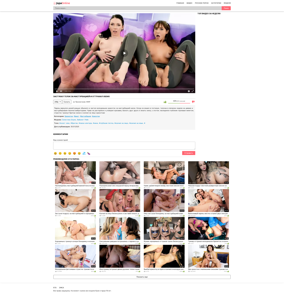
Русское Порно (202, 3)
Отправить (188, 153)
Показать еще (142, 277)
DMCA (61, 288)
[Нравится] (165, 102)
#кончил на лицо (121, 123)
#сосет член (64, 123)
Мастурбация (85, 116)
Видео (189, 3)
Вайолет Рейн (82, 120)
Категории (216, 3)
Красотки (96, 116)
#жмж (95, 123)
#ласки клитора (85, 123)
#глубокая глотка (106, 123)
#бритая (74, 123)
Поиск (226, 8)
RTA (54, 288)
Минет (76, 116)
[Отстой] (193, 102)
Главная (180, 3)
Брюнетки (69, 116)
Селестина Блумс (69, 120)
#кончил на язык (136, 123)
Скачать (67, 102)
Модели (227, 3)
